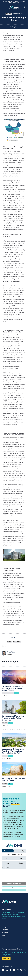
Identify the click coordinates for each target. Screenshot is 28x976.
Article (8, 13)
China (9, 641)
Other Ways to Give (15, 836)
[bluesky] (21, 970)
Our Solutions (5, 929)
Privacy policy (15, 967)
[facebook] (14, 970)
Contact (4, 941)
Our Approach (5, 927)
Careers (4, 938)
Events (3, 935)
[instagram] (17, 970)
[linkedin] (6, 970)
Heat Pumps (17, 641)
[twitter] (24, 970)
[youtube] (10, 970)
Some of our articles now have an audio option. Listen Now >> (14, 2)
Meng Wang (15, 27)
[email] (3, 970)
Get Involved (5, 932)
